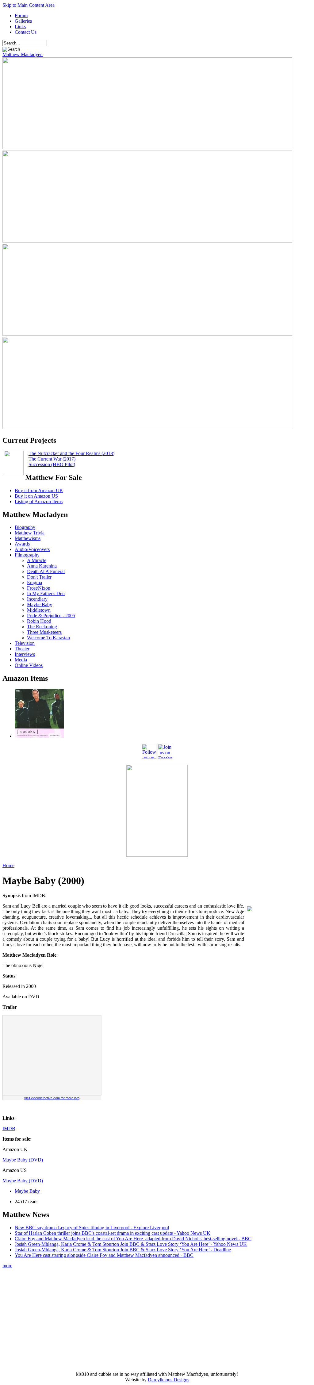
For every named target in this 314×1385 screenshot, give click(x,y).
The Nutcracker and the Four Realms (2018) (71, 453)
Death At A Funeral (46, 571)
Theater (22, 648)
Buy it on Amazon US (36, 496)
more (7, 1265)
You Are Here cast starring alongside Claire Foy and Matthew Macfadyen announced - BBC (104, 1255)
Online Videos (29, 665)
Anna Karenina (42, 565)
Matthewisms (27, 538)
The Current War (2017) (52, 458)
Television (25, 643)
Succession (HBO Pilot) (52, 464)
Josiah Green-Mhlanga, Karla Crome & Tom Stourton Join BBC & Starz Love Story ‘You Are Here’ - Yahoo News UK (131, 1244)
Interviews (25, 654)
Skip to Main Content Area (28, 5)
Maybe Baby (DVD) (22, 1159)
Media (21, 659)
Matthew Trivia (29, 532)
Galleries (23, 21)
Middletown (39, 610)
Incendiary (37, 599)
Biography (25, 527)
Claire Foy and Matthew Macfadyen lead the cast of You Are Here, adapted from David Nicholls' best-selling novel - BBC (133, 1238)
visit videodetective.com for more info (51, 1098)
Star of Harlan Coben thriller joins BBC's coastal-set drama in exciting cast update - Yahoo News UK (112, 1233)
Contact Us (25, 32)
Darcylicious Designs (168, 1379)
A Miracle (36, 560)
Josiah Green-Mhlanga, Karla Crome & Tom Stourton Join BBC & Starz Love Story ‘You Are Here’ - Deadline (123, 1249)
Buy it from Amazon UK (39, 490)
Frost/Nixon (38, 588)
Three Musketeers (44, 632)
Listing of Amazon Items (39, 501)
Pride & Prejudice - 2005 (51, 615)
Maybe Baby (39, 604)
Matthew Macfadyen (22, 54)
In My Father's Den (46, 593)
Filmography (27, 554)
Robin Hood (39, 621)
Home (8, 865)
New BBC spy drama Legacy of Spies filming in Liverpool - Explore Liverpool (92, 1227)
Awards (22, 543)
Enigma (34, 582)
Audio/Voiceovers (32, 549)
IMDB (8, 1128)
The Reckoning (42, 626)
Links (20, 26)
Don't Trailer (39, 577)
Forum (21, 15)
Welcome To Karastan (48, 637)
